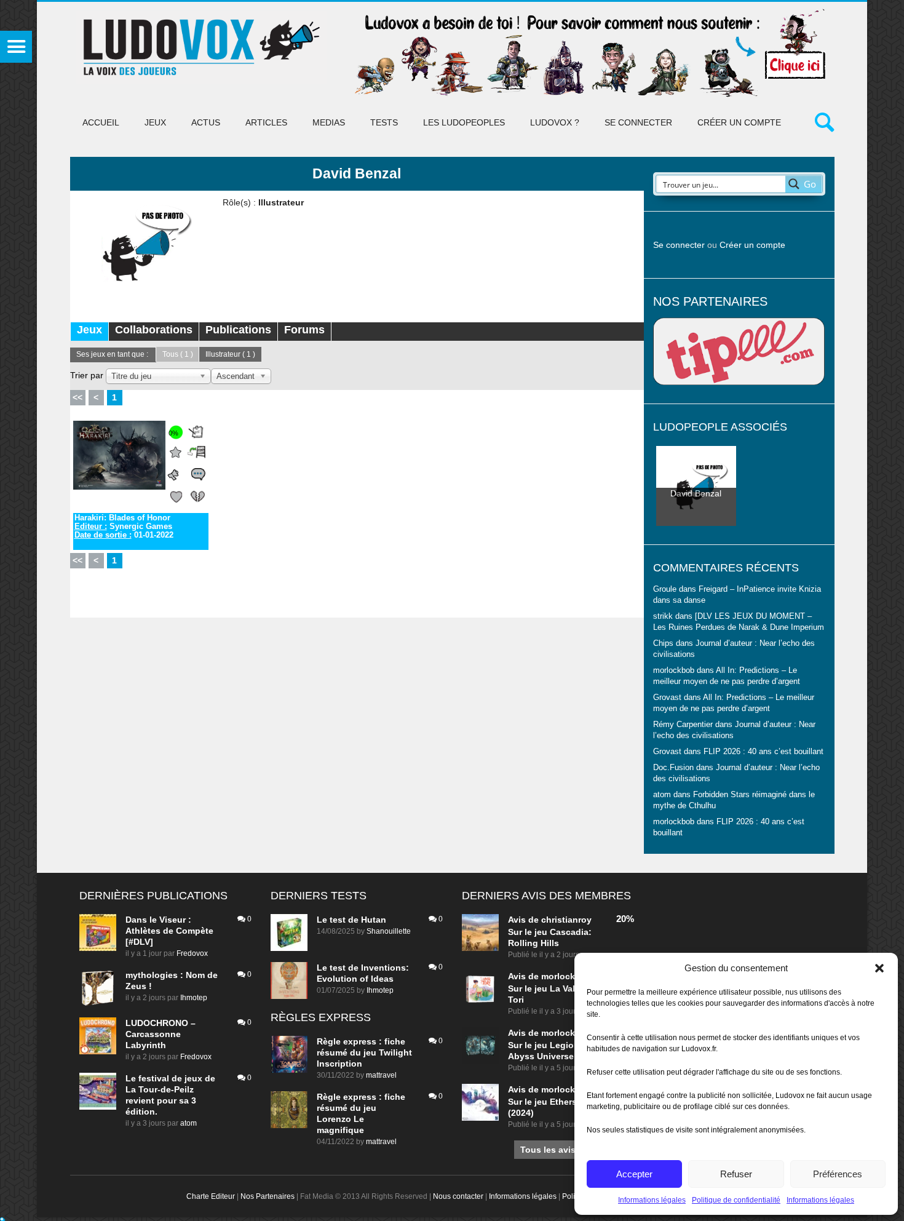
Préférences (837, 1174)
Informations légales (652, 1200)
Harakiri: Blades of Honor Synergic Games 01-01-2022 (123, 526)
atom (188, 1123)
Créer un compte (739, 122)
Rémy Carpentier (683, 724)
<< (77, 397)
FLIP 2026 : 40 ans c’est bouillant (763, 751)
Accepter (634, 1174)
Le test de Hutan (351, 920)
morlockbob (566, 976)
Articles (266, 122)
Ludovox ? (554, 122)
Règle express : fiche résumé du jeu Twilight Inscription (364, 1052)
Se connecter (638, 122)
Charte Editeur (210, 1196)
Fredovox (192, 953)
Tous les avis (548, 1150)
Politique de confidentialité (736, 1200)
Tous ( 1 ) (177, 354)
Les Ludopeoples (464, 122)
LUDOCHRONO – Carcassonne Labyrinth (160, 1034)
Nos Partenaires (267, 1196)
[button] (879, 968)
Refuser (736, 1174)
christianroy (566, 920)
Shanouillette (389, 931)
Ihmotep (193, 997)
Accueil (100, 122)
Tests (384, 122)
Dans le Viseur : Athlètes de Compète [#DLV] (169, 931)
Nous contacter (458, 1196)
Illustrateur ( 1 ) (230, 354)
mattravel (381, 1075)
